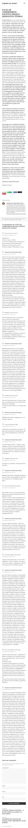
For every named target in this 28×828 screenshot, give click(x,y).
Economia (8, 219)
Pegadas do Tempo (9, 3)
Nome (4, 785)
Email (4, 791)
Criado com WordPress (6, 826)
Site (3, 797)
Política (16, 219)
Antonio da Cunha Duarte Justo (13, 252)
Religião (19, 219)
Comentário (5, 768)
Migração (12, 219)
